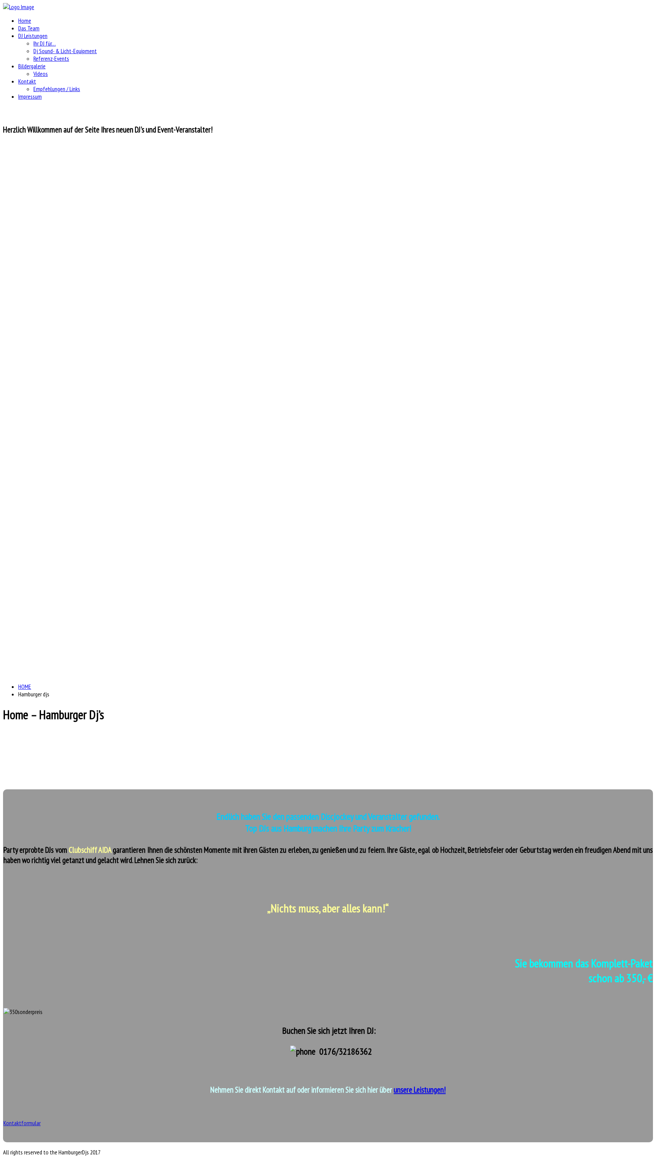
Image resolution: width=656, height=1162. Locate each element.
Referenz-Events (51, 58)
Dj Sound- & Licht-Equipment (65, 51)
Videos (40, 73)
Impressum (30, 96)
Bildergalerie (32, 66)
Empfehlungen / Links (56, 89)
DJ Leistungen (32, 35)
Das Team (28, 28)
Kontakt (27, 81)
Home (24, 20)
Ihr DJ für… (44, 43)
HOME (24, 686)
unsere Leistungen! (420, 1090)
